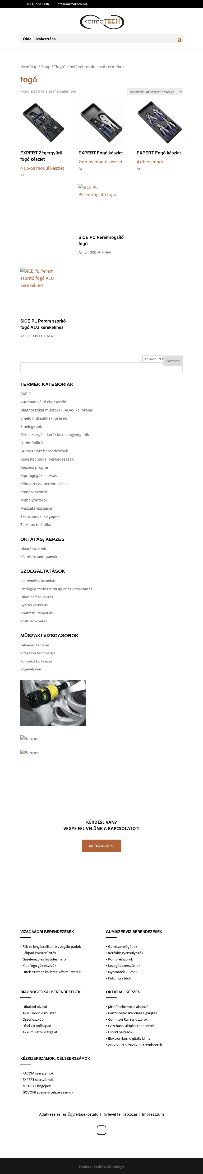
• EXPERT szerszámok (37, 1079)
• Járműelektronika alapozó (127, 1006)
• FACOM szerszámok (37, 1073)
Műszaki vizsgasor (36, 508)
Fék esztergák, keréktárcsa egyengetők (54, 434)
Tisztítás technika (35, 524)
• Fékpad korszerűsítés (38, 952)
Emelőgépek (31, 426)
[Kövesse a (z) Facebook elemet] (101, 1130)
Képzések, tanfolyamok (38, 556)
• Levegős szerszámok (123, 965)
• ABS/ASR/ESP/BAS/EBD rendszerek (134, 1044)
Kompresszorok (34, 491)
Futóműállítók (32, 442)
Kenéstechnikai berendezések (47, 459)
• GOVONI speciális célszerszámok (46, 1092)
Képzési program (35, 467)
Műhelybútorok (34, 500)
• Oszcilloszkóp (32, 1019)
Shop (45, 66)
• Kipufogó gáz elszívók (38, 965)
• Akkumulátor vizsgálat (38, 1032)
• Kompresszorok (119, 959)
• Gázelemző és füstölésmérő (43, 959)
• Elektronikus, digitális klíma (128, 1038)
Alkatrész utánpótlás (36, 612)
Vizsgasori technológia (37, 653)
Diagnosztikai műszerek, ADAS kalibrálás (56, 410)
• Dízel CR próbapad (35, 1025)
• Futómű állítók (118, 978)
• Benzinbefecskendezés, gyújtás (131, 1013)
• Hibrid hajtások (119, 1032)
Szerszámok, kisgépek (39, 516)
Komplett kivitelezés (36, 661)
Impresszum (153, 1114)
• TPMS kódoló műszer (38, 1013)
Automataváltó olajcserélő (43, 401)
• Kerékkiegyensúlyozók (124, 952)
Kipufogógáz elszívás (38, 475)
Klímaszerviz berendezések (44, 483)
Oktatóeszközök (33, 548)
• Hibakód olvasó (33, 1006)
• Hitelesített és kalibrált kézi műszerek (50, 971)
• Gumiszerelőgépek (121, 946)
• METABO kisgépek (35, 1085)
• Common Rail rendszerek (126, 1019)
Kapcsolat (99, 846)
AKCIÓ (25, 393)
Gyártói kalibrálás (34, 605)
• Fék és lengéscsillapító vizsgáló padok (50, 946)
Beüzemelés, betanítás (38, 580)
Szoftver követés (33, 621)
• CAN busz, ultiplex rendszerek (130, 1025)
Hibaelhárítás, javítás (36, 596)
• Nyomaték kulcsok (121, 971)
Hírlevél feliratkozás (120, 1114)
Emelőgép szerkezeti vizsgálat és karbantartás (56, 588)
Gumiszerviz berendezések (44, 450)
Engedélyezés (30, 669)
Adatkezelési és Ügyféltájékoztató (68, 1114)
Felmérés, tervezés (34, 645)
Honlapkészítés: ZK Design (101, 1166)
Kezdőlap (29, 66)
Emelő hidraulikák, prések (43, 418)
